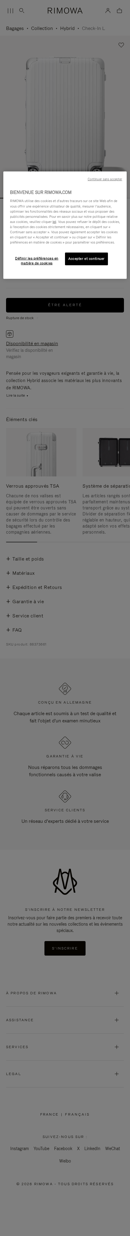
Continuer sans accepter (105, 179)
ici (54, 221)
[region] (65, 225)
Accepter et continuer (86, 258)
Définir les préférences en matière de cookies (36, 261)
